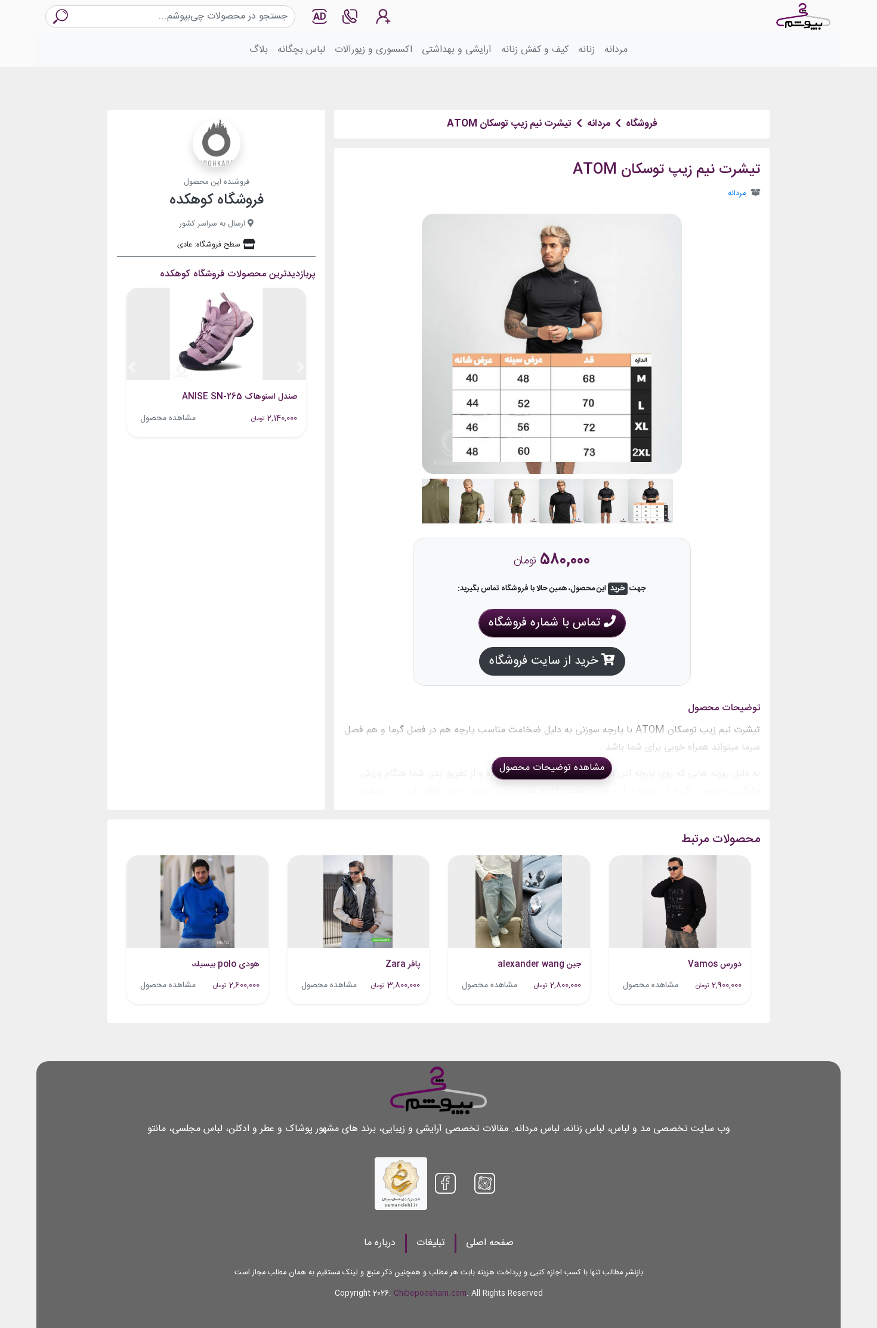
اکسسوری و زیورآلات (373, 50)
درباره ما (380, 1243)
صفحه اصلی (490, 1243)
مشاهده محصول (168, 418)
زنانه (586, 50)
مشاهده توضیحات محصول (551, 768)
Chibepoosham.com (430, 1293)
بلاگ (258, 50)
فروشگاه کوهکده (216, 200)
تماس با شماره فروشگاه (546, 623)
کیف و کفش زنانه (535, 50)
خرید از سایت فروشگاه (545, 661)
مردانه (616, 50)
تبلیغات (430, 1243)
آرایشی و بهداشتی (457, 50)
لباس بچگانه (301, 50)
